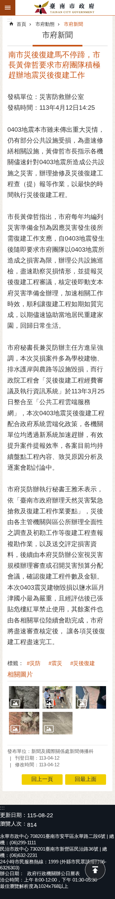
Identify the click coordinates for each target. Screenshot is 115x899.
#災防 (34, 663)
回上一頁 (42, 779)
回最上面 (95, 870)
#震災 (55, 663)
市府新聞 (73, 24)
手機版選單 (7, 7)
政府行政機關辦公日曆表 (53, 873)
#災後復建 (82, 663)
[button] (24, 697)
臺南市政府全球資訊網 (65, 7)
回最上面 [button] (85, 779)
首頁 (21, 24)
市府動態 (45, 24)
